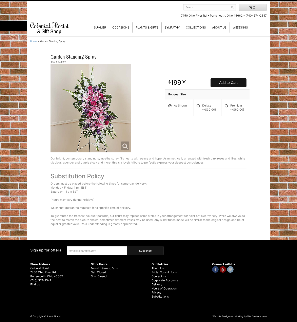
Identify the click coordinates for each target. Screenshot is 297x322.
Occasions (120, 27)
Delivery (157, 284)
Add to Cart (228, 83)
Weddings (240, 27)
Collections (196, 27)
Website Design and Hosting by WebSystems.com (240, 316)
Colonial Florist (49, 28)
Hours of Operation (164, 288)
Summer (100, 27)
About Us (158, 268)
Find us (35, 284)
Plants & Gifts (147, 27)
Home (33, 41)
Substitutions (160, 296)
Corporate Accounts (165, 280)
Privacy (156, 292)
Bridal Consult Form (164, 272)
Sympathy (172, 27)
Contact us (159, 276)
